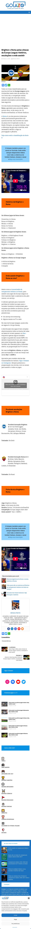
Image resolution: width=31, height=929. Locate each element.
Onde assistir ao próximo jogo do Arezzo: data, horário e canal (19, 718)
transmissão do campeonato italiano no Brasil (12, 290)
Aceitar (15, 915)
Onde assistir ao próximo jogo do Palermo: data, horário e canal (18, 734)
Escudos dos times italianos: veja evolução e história (17, 594)
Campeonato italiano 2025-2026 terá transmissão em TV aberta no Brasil (18, 863)
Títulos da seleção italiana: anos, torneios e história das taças (17, 870)
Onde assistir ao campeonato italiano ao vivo (18, 849)
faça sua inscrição (16, 159)
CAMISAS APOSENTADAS (8, 819)
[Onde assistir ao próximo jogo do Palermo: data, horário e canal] (5, 736)
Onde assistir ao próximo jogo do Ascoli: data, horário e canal (19, 703)
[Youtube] (19, 628)
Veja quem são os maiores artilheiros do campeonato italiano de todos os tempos (18, 587)
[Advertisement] (15, 32)
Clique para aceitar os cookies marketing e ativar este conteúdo (15, 385)
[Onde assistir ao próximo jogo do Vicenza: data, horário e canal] (5, 729)
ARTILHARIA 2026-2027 (7, 774)
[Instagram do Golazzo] (7, 682)
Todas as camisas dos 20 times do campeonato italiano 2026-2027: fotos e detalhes (18, 877)
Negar (15, 919)
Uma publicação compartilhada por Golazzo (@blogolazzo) (16, 389)
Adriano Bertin (16, 59)
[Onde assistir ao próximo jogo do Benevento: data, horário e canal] (5, 713)
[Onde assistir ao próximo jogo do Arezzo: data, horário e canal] (5, 721)
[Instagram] (15, 628)
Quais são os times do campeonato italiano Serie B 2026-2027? (17, 856)
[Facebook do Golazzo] (13, 682)
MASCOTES (4, 813)
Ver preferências (16, 923)
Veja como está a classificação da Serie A (15, 136)
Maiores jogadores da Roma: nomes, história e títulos (18, 580)
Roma (5, 116)
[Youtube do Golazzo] (18, 682)
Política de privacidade (15, 927)
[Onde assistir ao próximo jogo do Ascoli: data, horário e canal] (5, 705)
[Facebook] (8, 628)
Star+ (24, 333)
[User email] (22, 628)
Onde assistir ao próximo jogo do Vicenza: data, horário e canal (18, 726)
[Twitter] (24, 682)
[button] (28, 898)
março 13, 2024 (6, 59)
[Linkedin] (12, 628)
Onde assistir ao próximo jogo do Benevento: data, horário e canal (19, 710)
